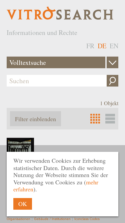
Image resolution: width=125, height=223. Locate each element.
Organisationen (18, 219)
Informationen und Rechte (42, 32)
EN (114, 45)
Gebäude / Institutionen (52, 219)
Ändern (112, 62)
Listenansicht (110, 118)
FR (90, 45)
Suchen (112, 81)
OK (22, 204)
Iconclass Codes (87, 219)
